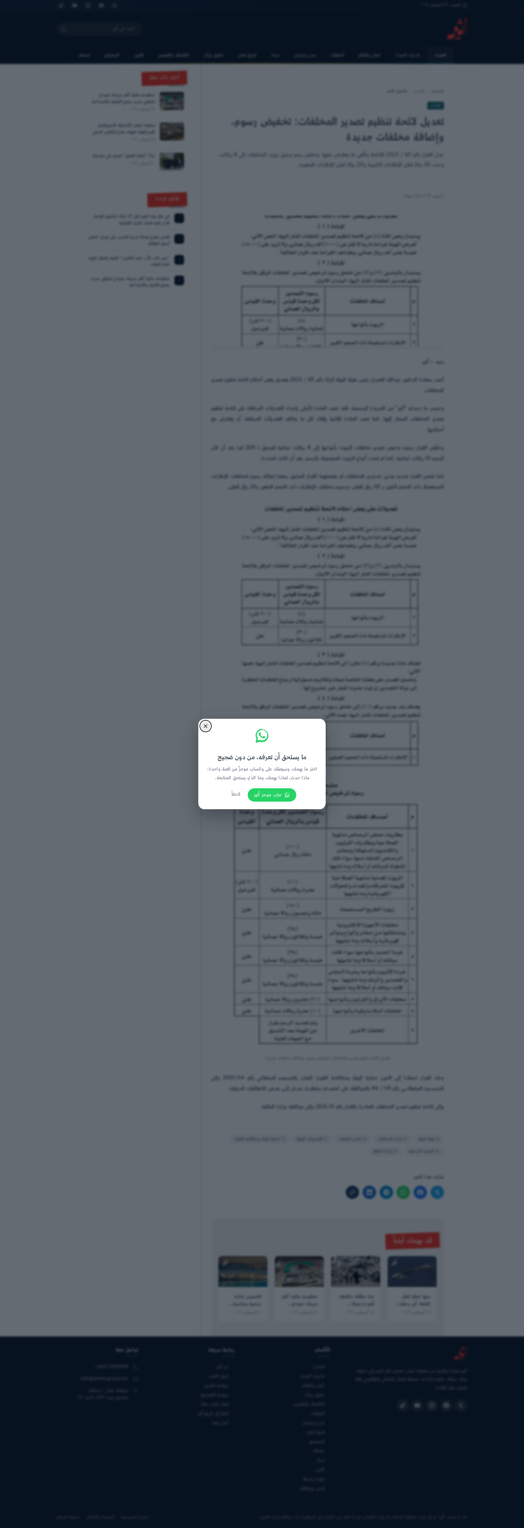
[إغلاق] (205, 726)
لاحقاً (235, 794)
